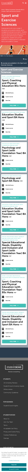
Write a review (8, 389)
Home (3, 9)
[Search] (23, 3)
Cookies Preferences (10, 435)
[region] (14, 460)
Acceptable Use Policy (11, 428)
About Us (6, 419)
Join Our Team (8, 422)
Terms (5, 425)
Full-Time (13, 105)
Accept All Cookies (14, 469)
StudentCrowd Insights (11, 406)
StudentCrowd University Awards (14, 386)
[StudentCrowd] (7, 3)
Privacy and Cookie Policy (12, 432)
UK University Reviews (10, 383)
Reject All (14, 464)
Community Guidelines (11, 392)
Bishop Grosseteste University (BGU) (14, 9)
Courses (3, 11)
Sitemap (6, 438)
